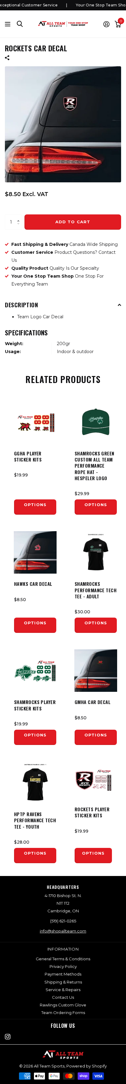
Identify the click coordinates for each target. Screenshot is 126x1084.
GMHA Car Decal (92, 702)
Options (35, 504)
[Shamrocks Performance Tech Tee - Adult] (95, 552)
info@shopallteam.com (63, 931)
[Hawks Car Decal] (35, 552)
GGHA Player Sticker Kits (28, 456)
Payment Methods (63, 974)
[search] (20, 24)
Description (21, 304)
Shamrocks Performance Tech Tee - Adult (96, 590)
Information (63, 949)
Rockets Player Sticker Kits (92, 812)
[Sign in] (106, 24)
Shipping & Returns (63, 982)
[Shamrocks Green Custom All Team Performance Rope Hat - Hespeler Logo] (95, 421)
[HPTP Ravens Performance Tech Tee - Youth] (35, 782)
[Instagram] (7, 1036)
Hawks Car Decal (33, 584)
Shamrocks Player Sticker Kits (35, 705)
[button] (19, 216)
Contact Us (63, 997)
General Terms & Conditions (63, 958)
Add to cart (72, 221)
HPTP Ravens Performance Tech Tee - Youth (35, 820)
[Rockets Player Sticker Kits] (93, 780)
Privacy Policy (63, 966)
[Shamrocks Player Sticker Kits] (35, 670)
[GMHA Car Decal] (95, 670)
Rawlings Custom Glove (63, 1004)
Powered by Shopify (86, 1066)
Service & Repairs (63, 989)
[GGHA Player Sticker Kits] (35, 421)
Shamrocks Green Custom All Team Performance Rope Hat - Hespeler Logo (94, 465)
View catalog (8, 24)
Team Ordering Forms (63, 1012)
